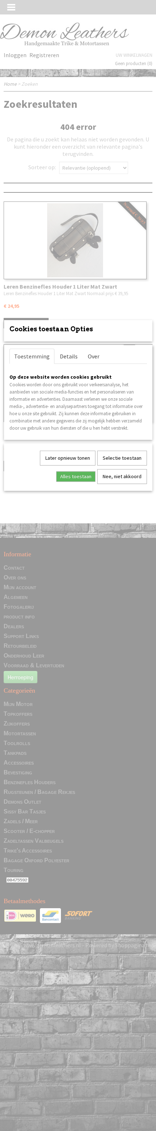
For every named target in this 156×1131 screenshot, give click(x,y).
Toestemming (32, 356)
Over (93, 356)
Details (69, 356)
